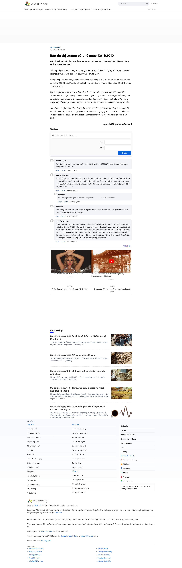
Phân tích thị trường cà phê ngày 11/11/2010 (70, 289)
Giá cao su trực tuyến (79, 446)
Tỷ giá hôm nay (34, 558)
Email (101, 147)
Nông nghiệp (31, 480)
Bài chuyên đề (32, 429)
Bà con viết (31, 454)
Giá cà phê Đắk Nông (105, 551)
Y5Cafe (94, 9)
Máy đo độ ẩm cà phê (36, 548)
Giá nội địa (28, 9)
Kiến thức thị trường (34, 437)
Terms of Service (86, 536)
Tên (102, 142)
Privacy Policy (71, 536)
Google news (127, 481)
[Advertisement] (91, 28)
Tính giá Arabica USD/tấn (80, 488)
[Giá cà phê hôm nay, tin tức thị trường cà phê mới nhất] (36, 3)
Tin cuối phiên (55, 47)
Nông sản (30, 471)
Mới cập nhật (31, 493)
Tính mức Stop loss (79, 484)
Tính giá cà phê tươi (79, 492)
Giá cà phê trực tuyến (79, 433)
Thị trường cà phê (33, 433)
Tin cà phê (73, 9)
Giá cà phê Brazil (78, 454)
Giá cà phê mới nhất (104, 558)
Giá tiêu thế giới (63, 9)
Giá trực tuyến (38, 9)
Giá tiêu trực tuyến (78, 442)
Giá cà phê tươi (103, 548)
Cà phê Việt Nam (84, 9)
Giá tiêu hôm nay (50, 9)
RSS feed (126, 464)
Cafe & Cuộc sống (33, 484)
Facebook (126, 468)
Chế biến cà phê (33, 467)
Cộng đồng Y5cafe (34, 446)
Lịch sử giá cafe (77, 475)
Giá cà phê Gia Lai (35, 555)
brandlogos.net (46, 541)
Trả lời (63, 170)
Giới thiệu (154, 4)
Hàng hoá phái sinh (104, 9)
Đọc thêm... (59, 513)
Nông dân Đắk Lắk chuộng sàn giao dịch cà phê (112, 290)
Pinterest (126, 477)
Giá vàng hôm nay (78, 459)
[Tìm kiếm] (146, 4)
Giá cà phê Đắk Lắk (104, 561)
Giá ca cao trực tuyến (79, 450)
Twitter (125, 473)
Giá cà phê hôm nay (79, 429)
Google (63, 536)
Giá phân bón (76, 463)
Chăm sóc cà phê (33, 463)
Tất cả (150, 9)
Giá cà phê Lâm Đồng (36, 561)
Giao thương (31, 489)
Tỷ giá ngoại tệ (77, 467)
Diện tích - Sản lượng (34, 459)
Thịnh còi (37, 505)
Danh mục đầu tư (78, 480)
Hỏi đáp (30, 450)
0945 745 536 (46, 531)
